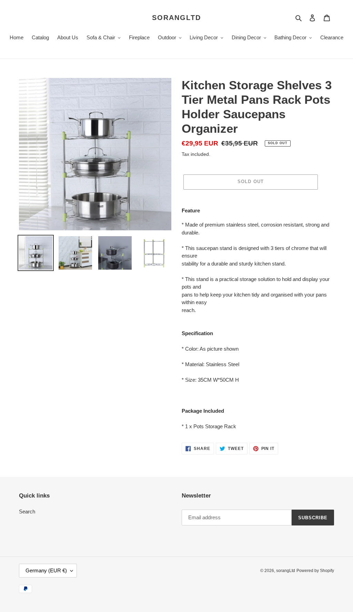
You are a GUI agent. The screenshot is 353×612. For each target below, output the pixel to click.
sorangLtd (176, 17)
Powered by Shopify (315, 570)
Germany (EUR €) (46, 570)
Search (27, 511)
